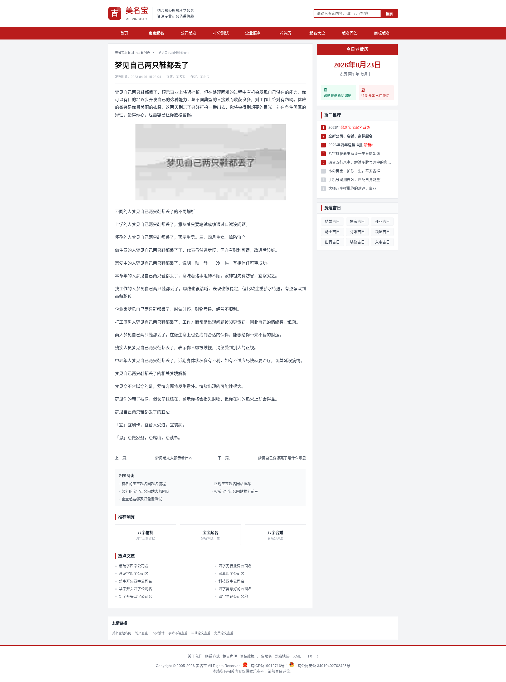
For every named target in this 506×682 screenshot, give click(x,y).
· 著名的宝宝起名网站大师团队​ (144, 491)
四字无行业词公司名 (233, 566)
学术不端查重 (177, 633)
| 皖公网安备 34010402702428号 (322, 666)
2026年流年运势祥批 (350, 145)
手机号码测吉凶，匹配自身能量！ (356, 179)
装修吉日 (357, 242)
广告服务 (264, 656)
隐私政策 (247, 656)
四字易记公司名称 (231, 596)
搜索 (389, 14)
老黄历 (285, 33)
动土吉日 (332, 232)
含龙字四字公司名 (131, 573)
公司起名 (189, 33)
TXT (310, 656)
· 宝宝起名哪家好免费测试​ (140, 499)
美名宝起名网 (124, 53)
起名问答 (350, 33)
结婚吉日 (332, 221)
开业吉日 (382, 221)
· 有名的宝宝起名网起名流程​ (142, 484)
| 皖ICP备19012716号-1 (269, 666)
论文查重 (141, 633)
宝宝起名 (156, 33)
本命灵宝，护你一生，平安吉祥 (354, 171)
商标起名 (382, 33)
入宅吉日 (382, 242)
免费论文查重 (223, 633)
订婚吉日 (357, 232)
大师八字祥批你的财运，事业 (352, 188)
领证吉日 (382, 232)
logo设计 (158, 633)
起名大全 (317, 33)
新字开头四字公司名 (133, 596)
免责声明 (229, 656)
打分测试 (221, 33)
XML (297, 656)
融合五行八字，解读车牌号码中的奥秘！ (361, 162)
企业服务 (253, 33)
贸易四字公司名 (229, 573)
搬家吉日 (357, 221)
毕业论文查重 (200, 633)
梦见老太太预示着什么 (173, 458)
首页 (124, 33)
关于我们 (195, 656)
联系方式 (212, 656)
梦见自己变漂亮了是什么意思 (282, 458)
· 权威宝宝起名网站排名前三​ (235, 491)
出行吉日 (332, 242)
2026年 (349, 127)
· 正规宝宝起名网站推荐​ (231, 484)
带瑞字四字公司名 (131, 566)
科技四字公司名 (229, 581)
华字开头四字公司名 (133, 589)
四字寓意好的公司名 (233, 589)
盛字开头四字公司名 (133, 581)
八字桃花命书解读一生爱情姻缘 (354, 153)
